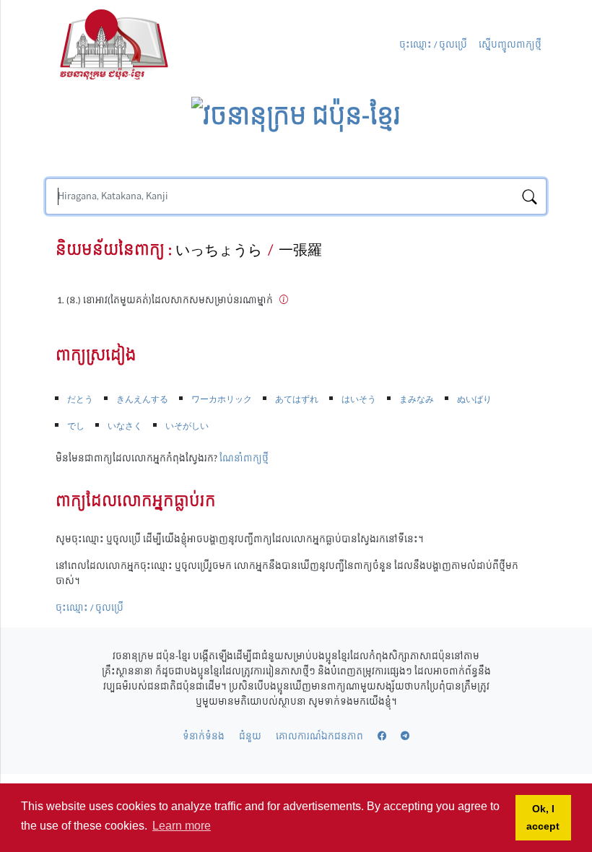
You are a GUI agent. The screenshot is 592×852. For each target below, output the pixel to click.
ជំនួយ (250, 736)
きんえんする (142, 399)
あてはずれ (296, 399)
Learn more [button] (181, 826)
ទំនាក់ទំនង (204, 736)
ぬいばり (474, 399)
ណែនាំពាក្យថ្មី (244, 458)
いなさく (125, 426)
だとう (80, 399)
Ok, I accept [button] (543, 817)
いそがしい (187, 426)
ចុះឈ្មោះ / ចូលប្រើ (433, 45)
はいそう (358, 399)
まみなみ (416, 399)
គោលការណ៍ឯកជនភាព (319, 736)
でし (75, 426)
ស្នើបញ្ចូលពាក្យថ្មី (510, 45)
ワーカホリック (221, 399)
